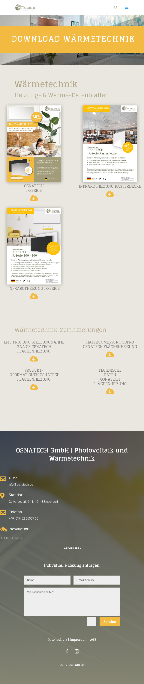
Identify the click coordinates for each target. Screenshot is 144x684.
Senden (109, 621)
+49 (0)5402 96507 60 (23, 518)
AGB (93, 639)
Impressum (79, 639)
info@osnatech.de (21, 484)
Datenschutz (57, 639)
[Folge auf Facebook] (67, 651)
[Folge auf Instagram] (77, 651)
